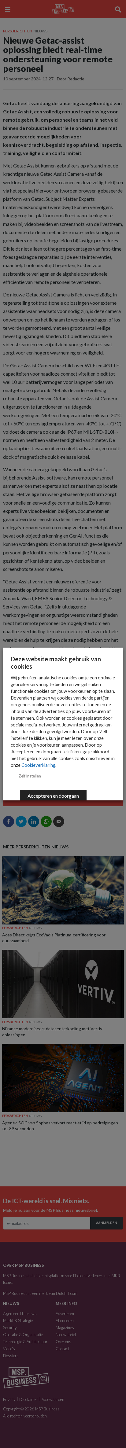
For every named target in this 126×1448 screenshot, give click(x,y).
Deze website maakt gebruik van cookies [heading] (56, 662)
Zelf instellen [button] (30, 776)
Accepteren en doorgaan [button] (53, 796)
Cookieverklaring (38, 765)
